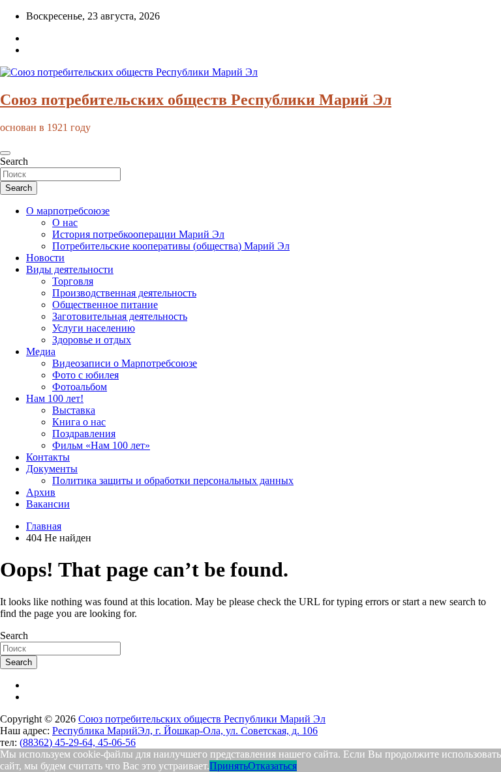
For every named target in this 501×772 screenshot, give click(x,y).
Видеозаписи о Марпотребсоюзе (124, 363)
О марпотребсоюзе (68, 210)
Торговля (72, 281)
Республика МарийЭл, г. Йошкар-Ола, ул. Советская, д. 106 (185, 730)
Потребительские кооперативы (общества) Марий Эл (171, 245)
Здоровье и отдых (91, 339)
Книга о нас (79, 421)
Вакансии (48, 503)
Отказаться (272, 765)
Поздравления (83, 433)
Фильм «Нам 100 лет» (101, 445)
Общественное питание (105, 304)
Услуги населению (93, 328)
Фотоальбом (79, 386)
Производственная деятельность (124, 292)
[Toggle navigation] (5, 153)
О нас (65, 222)
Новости (45, 257)
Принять (228, 765)
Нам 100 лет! (55, 398)
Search (14, 161)
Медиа (40, 351)
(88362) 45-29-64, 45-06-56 (78, 742)
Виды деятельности (70, 269)
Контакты (48, 457)
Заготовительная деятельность (119, 316)
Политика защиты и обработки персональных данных (173, 480)
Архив (40, 492)
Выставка (73, 410)
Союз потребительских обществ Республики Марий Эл (195, 99)
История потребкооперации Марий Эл (138, 234)
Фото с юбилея (85, 374)
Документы (52, 468)
